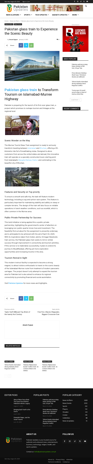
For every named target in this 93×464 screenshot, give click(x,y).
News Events (18, 24)
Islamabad (32, 148)
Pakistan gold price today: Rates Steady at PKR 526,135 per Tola (80, 66)
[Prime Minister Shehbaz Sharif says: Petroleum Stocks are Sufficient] (66, 75)
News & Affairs (14, 21)
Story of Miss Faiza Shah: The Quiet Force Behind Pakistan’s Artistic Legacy (22, 401)
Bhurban (43, 148)
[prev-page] (6, 376)
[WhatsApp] (31, 45)
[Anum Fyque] (6, 39)
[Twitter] (84, 1)
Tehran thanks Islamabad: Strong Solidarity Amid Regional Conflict (13, 367)
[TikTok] (81, 1)
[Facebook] (74, 1)
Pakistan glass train (21, 90)
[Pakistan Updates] (17, 8)
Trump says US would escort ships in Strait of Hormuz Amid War (79, 92)
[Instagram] (77, 1)
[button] (85, 6)
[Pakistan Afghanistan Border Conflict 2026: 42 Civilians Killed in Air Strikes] (31, 356)
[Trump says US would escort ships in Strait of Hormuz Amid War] (66, 92)
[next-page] (9, 376)
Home (7, 21)
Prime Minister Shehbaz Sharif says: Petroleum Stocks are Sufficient (79, 75)
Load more (74, 100)
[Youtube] (87, 1)
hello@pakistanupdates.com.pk (45, 452)
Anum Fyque (13, 39)
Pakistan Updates (15, 283)
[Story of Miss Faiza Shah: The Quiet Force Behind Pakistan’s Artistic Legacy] (8, 401)
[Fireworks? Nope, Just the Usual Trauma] (8, 419)
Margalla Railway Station (28, 160)
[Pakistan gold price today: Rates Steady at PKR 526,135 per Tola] (66, 66)
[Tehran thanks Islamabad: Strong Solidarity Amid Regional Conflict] (13, 356)
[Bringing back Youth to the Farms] (8, 411)
